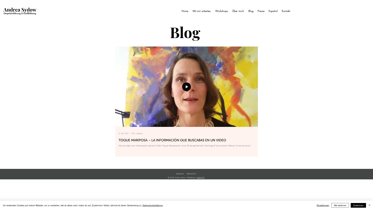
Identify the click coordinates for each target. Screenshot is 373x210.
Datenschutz (191, 173)
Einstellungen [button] (323, 205)
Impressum (180, 173)
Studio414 (200, 177)
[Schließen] (369, 205)
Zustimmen (358, 205)
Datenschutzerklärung (152, 205)
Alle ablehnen (340, 205)
